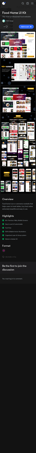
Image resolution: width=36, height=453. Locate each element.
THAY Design (9, 21)
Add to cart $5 (26, 27)
